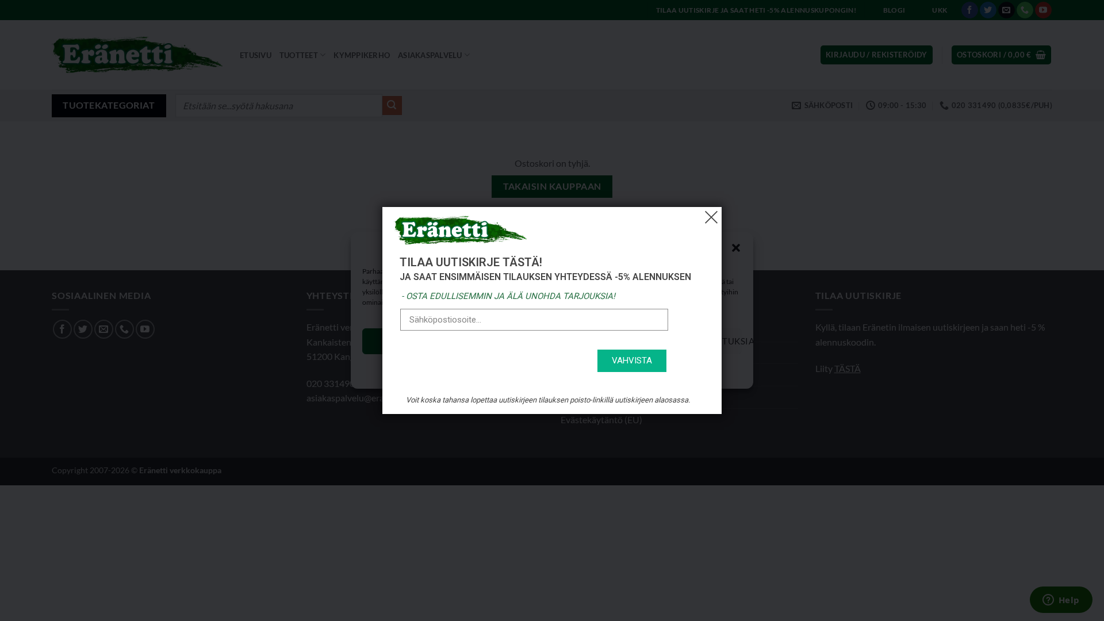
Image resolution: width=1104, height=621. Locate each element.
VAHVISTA (632, 360)
